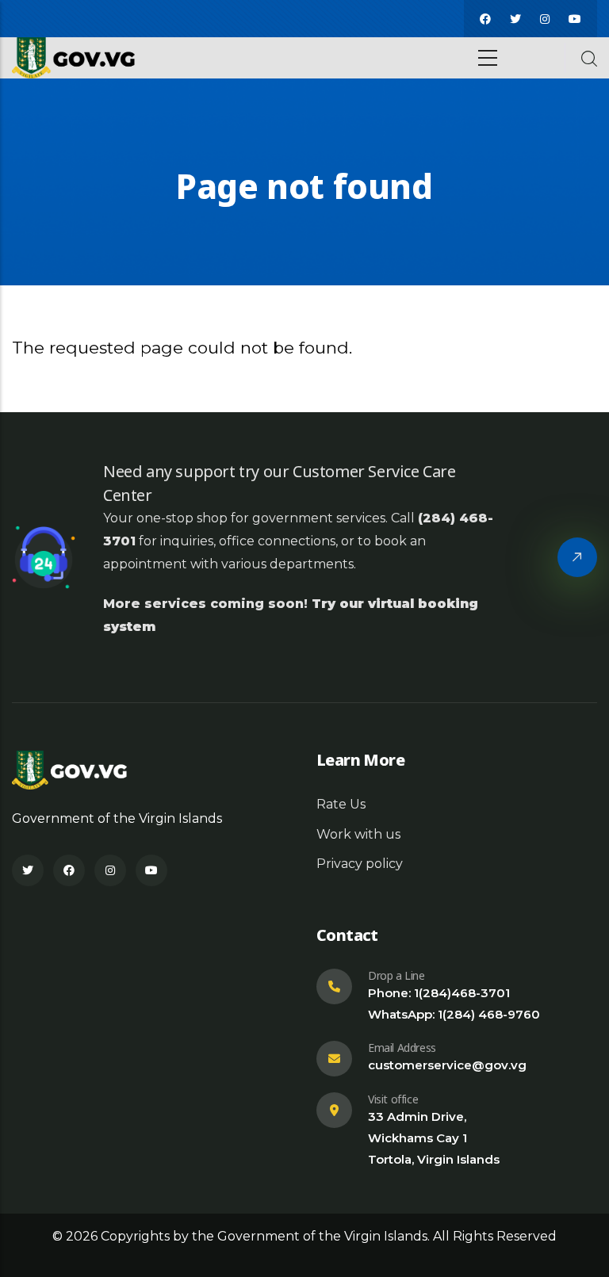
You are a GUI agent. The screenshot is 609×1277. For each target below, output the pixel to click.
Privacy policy (359, 863)
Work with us (358, 834)
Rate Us (341, 804)
